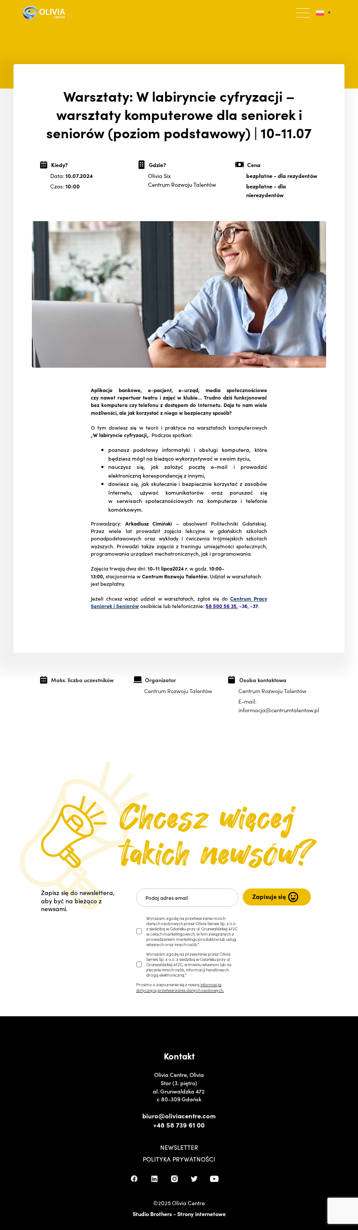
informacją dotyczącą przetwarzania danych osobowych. (180, 987)
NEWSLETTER (179, 1147)
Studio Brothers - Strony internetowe (179, 1213)
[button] (303, 13)
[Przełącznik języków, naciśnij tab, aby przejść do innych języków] (323, 13)
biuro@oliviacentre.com (179, 1115)
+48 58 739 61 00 (179, 1125)
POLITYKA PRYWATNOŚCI (179, 1159)
